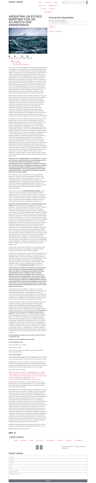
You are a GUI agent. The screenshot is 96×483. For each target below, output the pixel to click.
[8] (36, 317)
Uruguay (37, 379)
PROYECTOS (42, 5)
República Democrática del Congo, (35, 374)
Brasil (25, 372)
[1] (42, 122)
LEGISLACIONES (52, 5)
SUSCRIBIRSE (48, 12)
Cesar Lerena (16, 1)
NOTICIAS (43, 9)
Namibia (21, 377)
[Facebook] (37, 447)
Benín (22, 372)
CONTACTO (52, 9)
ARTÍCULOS (48, 2)
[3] (41, 219)
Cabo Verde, (41, 372)
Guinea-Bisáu (38, 375)
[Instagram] (41, 447)
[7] (14, 242)
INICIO (40, 2)
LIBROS (56, 2)
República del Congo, (20, 374)
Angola (12, 372)
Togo (32, 379)
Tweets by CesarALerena (55, 31)
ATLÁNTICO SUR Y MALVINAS (21, 64)
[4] (18, 225)
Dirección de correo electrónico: (57, 20)
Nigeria (26, 377)
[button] (11, 57)
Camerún (11, 374)
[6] (19, 241)
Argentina (17, 372)
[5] (27, 237)
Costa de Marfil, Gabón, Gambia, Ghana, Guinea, (22, 375)
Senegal (16, 379)
